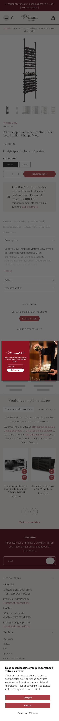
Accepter (28, 697)
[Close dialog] (55, 342)
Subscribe (15, 370)
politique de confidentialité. (27, 689)
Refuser (27, 705)
